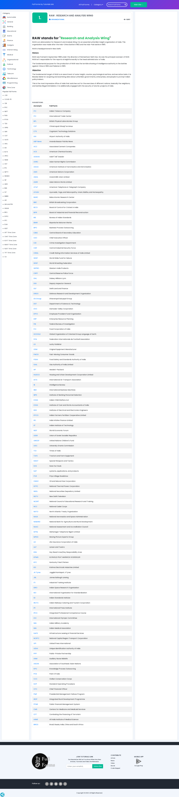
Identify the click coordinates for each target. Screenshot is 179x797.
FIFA (35, 339)
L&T (35, 547)
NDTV (36, 496)
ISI (34, 598)
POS (35, 674)
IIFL (35, 420)
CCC (35, 679)
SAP (35, 471)
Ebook (113, 766)
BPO (35, 227)
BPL (35, 121)
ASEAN (36, 663)
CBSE (36, 233)
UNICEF (36, 440)
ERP (35, 319)
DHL (35, 278)
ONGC (36, 481)
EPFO (36, 314)
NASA (36, 516)
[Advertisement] (82, 30)
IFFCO (36, 415)
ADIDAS (37, 157)
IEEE (35, 410)
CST (35, 126)
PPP (35, 653)
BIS (35, 217)
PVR (35, 476)
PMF (35, 694)
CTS (35, 131)
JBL (35, 577)
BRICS (36, 724)
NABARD (37, 522)
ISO (35, 593)
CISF (35, 248)
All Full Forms (84, 4)
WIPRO (36, 268)
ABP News (38, 141)
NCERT (36, 501)
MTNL (36, 532)
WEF (35, 430)
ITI (34, 582)
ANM (35, 658)
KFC (35, 562)
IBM (35, 390)
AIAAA (36, 167)
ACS (35, 151)
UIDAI (36, 648)
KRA (35, 552)
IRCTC (36, 603)
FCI (35, 329)
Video (113, 763)
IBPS (35, 395)
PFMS (36, 704)
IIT (34, 425)
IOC (35, 618)
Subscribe (98, 766)
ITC (35, 111)
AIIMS (36, 719)
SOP (35, 684)
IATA (35, 380)
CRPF (36, 273)
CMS (35, 709)
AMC (35, 172)
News (112, 761)
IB (34, 385)
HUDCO (37, 375)
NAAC (36, 527)
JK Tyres (37, 572)
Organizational (57, 19)
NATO (36, 511)
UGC (35, 445)
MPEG (36, 537)
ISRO (35, 587)
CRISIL (36, 253)
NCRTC (36, 638)
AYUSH (36, 192)
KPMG (36, 557)
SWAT (36, 461)
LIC (35, 542)
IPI (34, 608)
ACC (35, 146)
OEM (35, 349)
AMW (36, 182)
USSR (36, 435)
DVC (35, 309)
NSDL (36, 491)
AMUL (36, 177)
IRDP (35, 699)
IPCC (35, 613)
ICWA (36, 400)
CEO (35, 238)
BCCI (35, 207)
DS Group (37, 298)
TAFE (36, 456)
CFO (35, 689)
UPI (35, 643)
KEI (35, 567)
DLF (35, 288)
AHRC (36, 162)
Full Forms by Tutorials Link (43, 4)
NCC (35, 506)
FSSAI (36, 359)
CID (35, 243)
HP (35, 369)
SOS (35, 466)
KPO (35, 669)
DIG (35, 283)
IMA (35, 623)
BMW (36, 222)
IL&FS (36, 633)
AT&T (36, 187)
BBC (35, 202)
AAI (35, 136)
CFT (35, 714)
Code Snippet (115, 768)
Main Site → (138, 4)
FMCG (36, 354)
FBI (35, 324)
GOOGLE (37, 334)
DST (35, 304)
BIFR (35, 212)
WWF (36, 258)
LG (35, 344)
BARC (36, 197)
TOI (35, 451)
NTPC (36, 486)
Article (113, 758)
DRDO (36, 293)
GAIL (35, 364)
